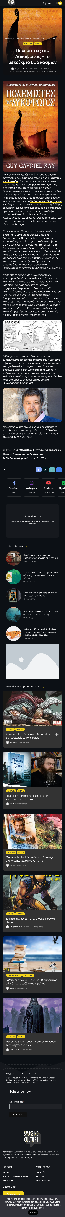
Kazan (21, 69)
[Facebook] (14, 487)
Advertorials (14, 975)
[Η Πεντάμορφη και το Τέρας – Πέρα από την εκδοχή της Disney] (13, 614)
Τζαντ (44, 458)
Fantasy (28, 44)
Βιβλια (38, 44)
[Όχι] (61, 1205)
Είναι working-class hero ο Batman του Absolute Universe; (40, 594)
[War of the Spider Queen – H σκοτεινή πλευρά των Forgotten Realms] (32, 1015)
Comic (10, 729)
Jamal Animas (15, 1050)
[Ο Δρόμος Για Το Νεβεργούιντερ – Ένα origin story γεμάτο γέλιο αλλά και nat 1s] (32, 831)
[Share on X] (45, 469)
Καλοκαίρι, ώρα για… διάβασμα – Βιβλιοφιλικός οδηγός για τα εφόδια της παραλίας (31, 981)
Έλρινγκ (7, 453)
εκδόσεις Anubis (52, 449)
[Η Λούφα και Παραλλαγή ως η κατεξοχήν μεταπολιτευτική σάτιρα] (13, 558)
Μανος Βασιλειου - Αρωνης (19, 927)
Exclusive (28, 975)
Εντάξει (33, 1212)
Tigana (14, 184)
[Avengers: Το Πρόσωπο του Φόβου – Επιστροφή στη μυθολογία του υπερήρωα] (32, 708)
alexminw (13, 742)
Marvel (20, 729)
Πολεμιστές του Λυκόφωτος (27, 453)
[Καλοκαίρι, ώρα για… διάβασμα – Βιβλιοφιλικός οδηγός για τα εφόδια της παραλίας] (32, 954)
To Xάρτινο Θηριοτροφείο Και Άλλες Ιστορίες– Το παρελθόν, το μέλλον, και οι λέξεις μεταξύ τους (40, 632)
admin (12, 804)
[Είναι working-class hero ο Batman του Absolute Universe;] (13, 595)
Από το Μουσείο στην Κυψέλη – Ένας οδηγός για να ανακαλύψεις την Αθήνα (41, 575)
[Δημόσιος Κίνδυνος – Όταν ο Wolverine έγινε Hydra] (32, 892)
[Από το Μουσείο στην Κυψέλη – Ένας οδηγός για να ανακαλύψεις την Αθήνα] (13, 576)
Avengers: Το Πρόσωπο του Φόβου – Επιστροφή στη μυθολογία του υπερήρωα (32, 735)
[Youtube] (48, 487)
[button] (5, 3)
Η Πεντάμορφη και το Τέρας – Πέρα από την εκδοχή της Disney (40, 613)
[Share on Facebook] (39, 469)
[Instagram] (31, 487)
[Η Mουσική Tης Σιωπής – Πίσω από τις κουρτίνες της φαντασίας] (32, 769)
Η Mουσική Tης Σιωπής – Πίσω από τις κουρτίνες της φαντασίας (27, 797)
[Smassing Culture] (11, 3)
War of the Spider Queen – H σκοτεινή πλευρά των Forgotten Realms (31, 1043)
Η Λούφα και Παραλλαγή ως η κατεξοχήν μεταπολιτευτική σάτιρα (40, 556)
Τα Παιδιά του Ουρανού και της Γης (21, 458)
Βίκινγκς (37, 449)
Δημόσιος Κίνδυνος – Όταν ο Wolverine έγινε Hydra (30, 920)
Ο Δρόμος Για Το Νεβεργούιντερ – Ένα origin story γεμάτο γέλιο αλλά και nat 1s (30, 858)
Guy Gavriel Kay (24, 449)
